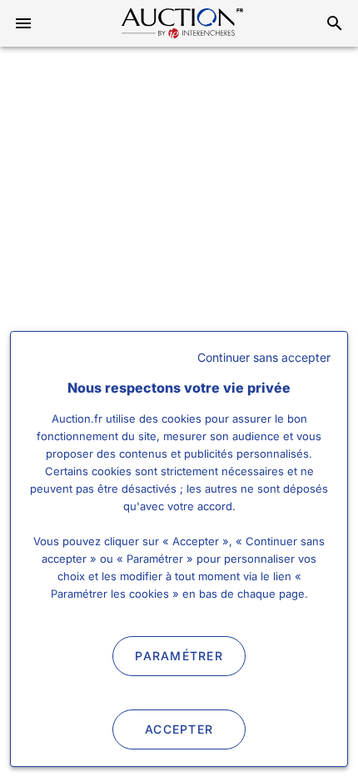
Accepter (179, 729)
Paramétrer (179, 656)
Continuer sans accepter (264, 357)
